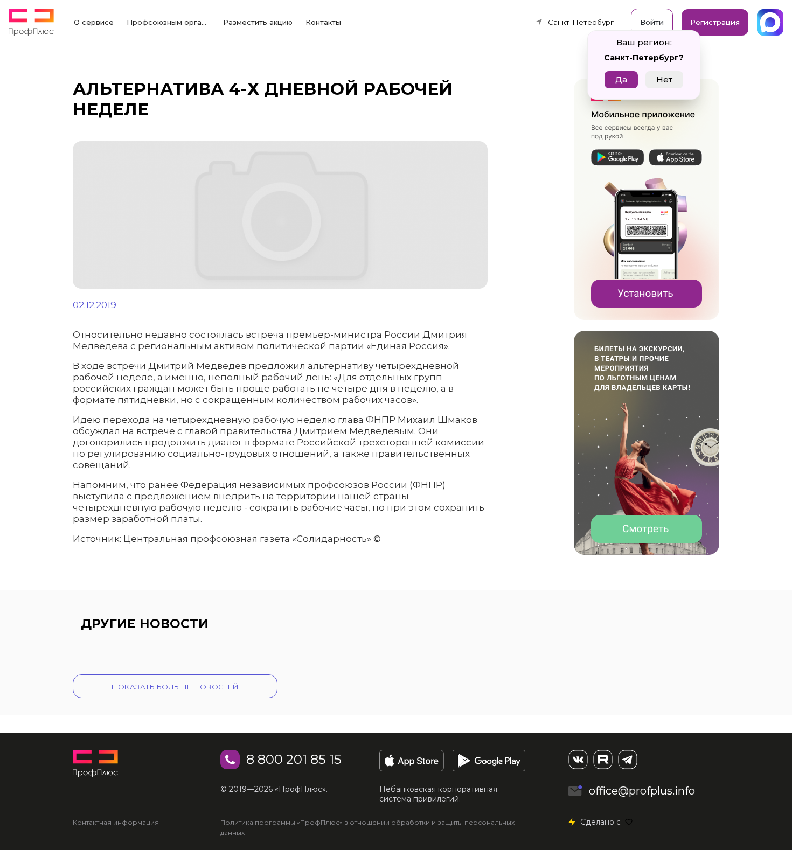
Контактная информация (116, 822)
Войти (652, 22)
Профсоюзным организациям (172, 22)
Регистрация (715, 22)
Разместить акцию (258, 22)
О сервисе (94, 22)
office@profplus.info (642, 790)
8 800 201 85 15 (294, 759)
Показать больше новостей (175, 686)
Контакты (323, 22)
